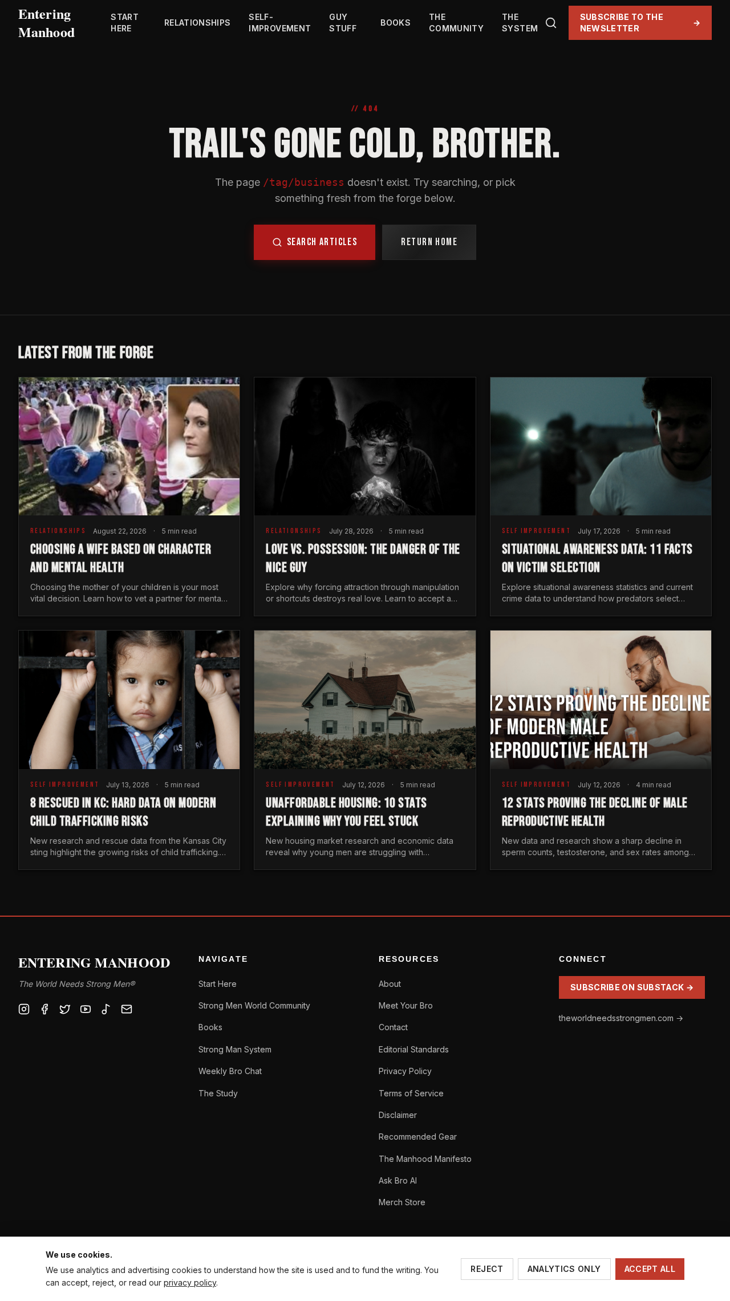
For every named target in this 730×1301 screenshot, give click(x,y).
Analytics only (564, 1269)
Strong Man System (234, 1049)
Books (395, 22)
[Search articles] (551, 23)
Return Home (429, 242)
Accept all (650, 1269)
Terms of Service (411, 1093)
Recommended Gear (418, 1136)
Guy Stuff (342, 22)
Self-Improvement (280, 22)
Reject (487, 1269)
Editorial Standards (414, 1049)
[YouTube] (85, 1009)
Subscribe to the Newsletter (640, 22)
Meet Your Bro (406, 1005)
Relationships (197, 22)
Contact (393, 1027)
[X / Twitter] (65, 1009)
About (390, 984)
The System (520, 22)
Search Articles (322, 242)
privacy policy (190, 1282)
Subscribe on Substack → (632, 987)
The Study (218, 1093)
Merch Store (402, 1202)
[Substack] (126, 1009)
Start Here (125, 22)
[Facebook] (44, 1009)
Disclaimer (398, 1115)
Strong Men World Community (254, 1005)
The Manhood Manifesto (425, 1159)
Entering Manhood (46, 23)
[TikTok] (106, 1009)
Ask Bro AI (398, 1180)
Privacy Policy (405, 1071)
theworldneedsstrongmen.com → (621, 1018)
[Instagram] (24, 1009)
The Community (456, 22)
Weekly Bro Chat (230, 1071)
